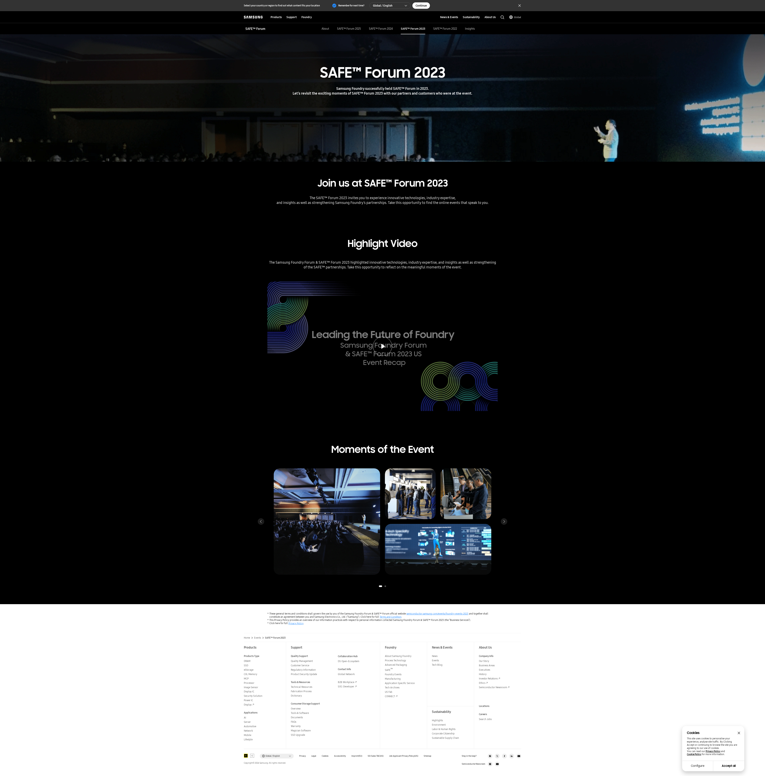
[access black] (246, 756)
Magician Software (301, 730)
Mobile (247, 735)
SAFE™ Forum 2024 (381, 29)
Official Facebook (504, 756)
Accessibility (340, 756)
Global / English (382, 6)
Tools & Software (300, 713)
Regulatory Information (303, 669)
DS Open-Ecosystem (348, 661)
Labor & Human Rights (443, 729)
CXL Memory (250, 674)
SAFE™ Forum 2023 (413, 29)
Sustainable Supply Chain (445, 738)
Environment (439, 724)
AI (245, 717)
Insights (470, 29)
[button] (380, 586)
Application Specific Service (400, 683)
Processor (249, 683)
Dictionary (296, 695)
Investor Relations (488, 678)
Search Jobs (485, 719)
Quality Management (302, 661)
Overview (296, 708)
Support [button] (291, 17)
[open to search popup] (502, 17)
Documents (297, 717)
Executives (484, 669)
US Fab (388, 692)
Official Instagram (490, 756)
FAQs (293, 721)
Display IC (249, 691)
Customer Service (300, 665)
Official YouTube (518, 756)
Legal (313, 756)
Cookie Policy (694, 754)
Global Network (346, 674)
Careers (483, 714)
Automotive (250, 726)
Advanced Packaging (396, 664)
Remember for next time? (351, 5)
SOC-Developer (346, 686)
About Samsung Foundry (398, 656)
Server (247, 722)
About (325, 29)
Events (435, 660)
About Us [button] (490, 17)
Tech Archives (392, 687)
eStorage (248, 669)
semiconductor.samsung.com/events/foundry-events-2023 (437, 613)
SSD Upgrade (298, 735)
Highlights (437, 720)
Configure (697, 766)
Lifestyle (248, 739)
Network (248, 730)
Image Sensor (251, 687)
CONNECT (390, 696)
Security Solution (253, 696)
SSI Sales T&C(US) (375, 756)
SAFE (389, 670)
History (482, 674)
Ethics (482, 683)
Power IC (248, 700)
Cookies (325, 756)
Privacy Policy (295, 623)
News (434, 656)
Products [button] (276, 17)
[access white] (252, 756)
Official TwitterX (497, 756)
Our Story (484, 661)
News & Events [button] (449, 17)
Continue (421, 6)
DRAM (247, 661)
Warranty (296, 726)
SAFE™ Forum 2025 (349, 29)
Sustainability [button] (471, 17)
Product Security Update (304, 674)
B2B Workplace (346, 682)
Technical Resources (301, 687)
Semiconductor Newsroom (493, 687)
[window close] (738, 733)
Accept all (729, 766)
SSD (246, 665)
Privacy (302, 756)
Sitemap (427, 756)
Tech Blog (437, 664)
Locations (484, 706)
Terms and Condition (390, 616)
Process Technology (395, 660)
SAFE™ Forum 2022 (445, 29)
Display (248, 704)
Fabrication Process (301, 691)
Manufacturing (393, 678)
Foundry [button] (306, 17)
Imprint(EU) (356, 756)
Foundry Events (393, 674)
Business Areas (487, 665)
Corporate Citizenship (443, 733)
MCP (246, 678)
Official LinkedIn (511, 756)
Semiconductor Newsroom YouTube (497, 764)
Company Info (486, 656)
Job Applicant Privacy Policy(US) (403, 756)
